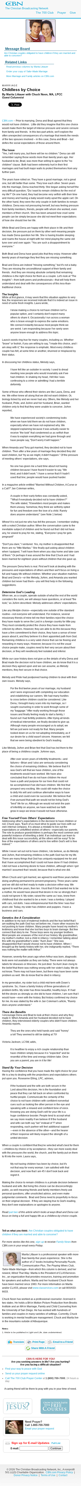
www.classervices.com (45, 1287)
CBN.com (7, 120)
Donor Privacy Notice (26, 1475)
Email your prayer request (39, 1428)
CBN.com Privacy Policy (59, 1472)
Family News (63, 1241)
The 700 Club (45, 12)
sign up (40, 1241)
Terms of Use (48, 1475)
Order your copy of (27, 71)
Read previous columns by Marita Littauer (27, 66)
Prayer (61, 12)
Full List (56, 1443)
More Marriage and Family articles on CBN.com (30, 76)
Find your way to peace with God (23, 1368)
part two (13, 1212)
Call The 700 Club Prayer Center (23, 1378)
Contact (63, 1475)
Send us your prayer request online (25, 1373)
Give (73, 12)
